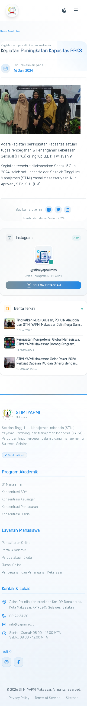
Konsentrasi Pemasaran (20, 507)
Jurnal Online (12, 565)
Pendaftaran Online (16, 543)
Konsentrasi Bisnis (16, 514)
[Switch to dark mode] (64, 10)
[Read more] (80, 330)
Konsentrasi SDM (14, 492)
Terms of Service (47, 698)
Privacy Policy (19, 698)
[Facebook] (49, 209)
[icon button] (75, 10)
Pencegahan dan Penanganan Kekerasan (32, 572)
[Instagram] (6, 662)
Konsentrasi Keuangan (18, 499)
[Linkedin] (67, 209)
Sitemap (72, 698)
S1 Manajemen (12, 485)
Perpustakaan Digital (17, 558)
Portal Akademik (14, 550)
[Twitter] (58, 209)
